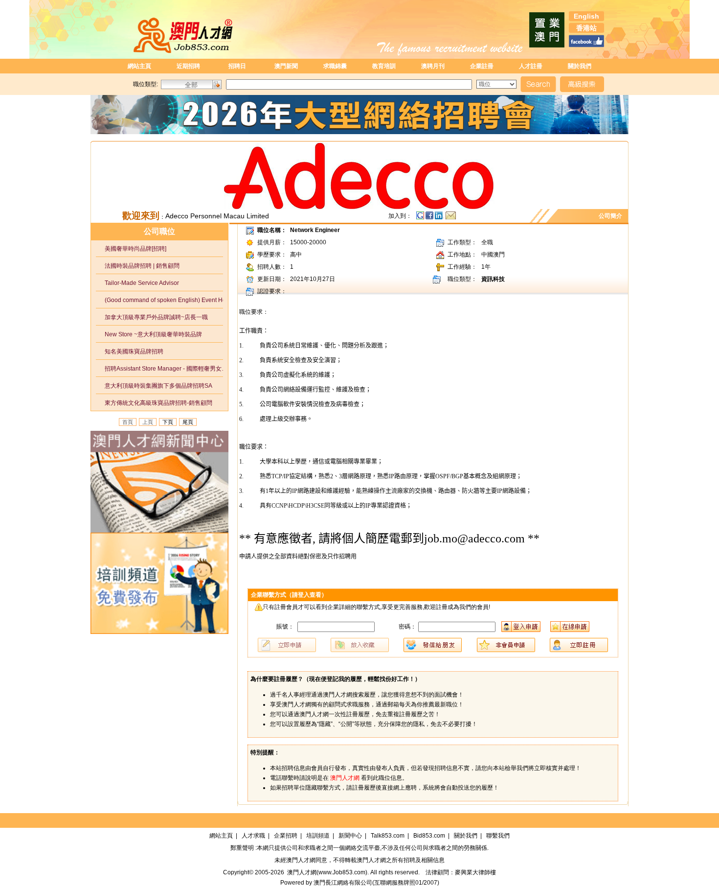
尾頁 (187, 422)
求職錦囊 (335, 66)
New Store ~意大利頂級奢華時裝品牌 (149, 334)
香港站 (586, 28)
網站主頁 (139, 66)
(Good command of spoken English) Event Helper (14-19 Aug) (164, 300)
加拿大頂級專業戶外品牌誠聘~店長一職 (152, 317)
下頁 (167, 422)
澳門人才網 (300, 860)
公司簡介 (612, 215)
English (586, 16)
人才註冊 (530, 66)
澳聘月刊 (433, 66)
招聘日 (237, 66)
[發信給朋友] (451, 217)
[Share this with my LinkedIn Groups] (440, 217)
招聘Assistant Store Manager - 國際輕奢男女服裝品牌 (164, 368)
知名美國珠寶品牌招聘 (129, 351)
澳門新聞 (286, 66)
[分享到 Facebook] (430, 217)
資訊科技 (493, 279)
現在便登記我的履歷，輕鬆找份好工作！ (362, 679)
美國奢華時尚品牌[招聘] (131, 248)
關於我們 (579, 66)
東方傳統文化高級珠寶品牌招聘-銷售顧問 (154, 402)
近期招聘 (188, 66)
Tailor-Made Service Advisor (137, 283)
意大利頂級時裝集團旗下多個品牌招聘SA (154, 385)
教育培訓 (384, 66)
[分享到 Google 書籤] (420, 217)
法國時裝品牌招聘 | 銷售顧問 (138, 265)
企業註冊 (482, 66)
